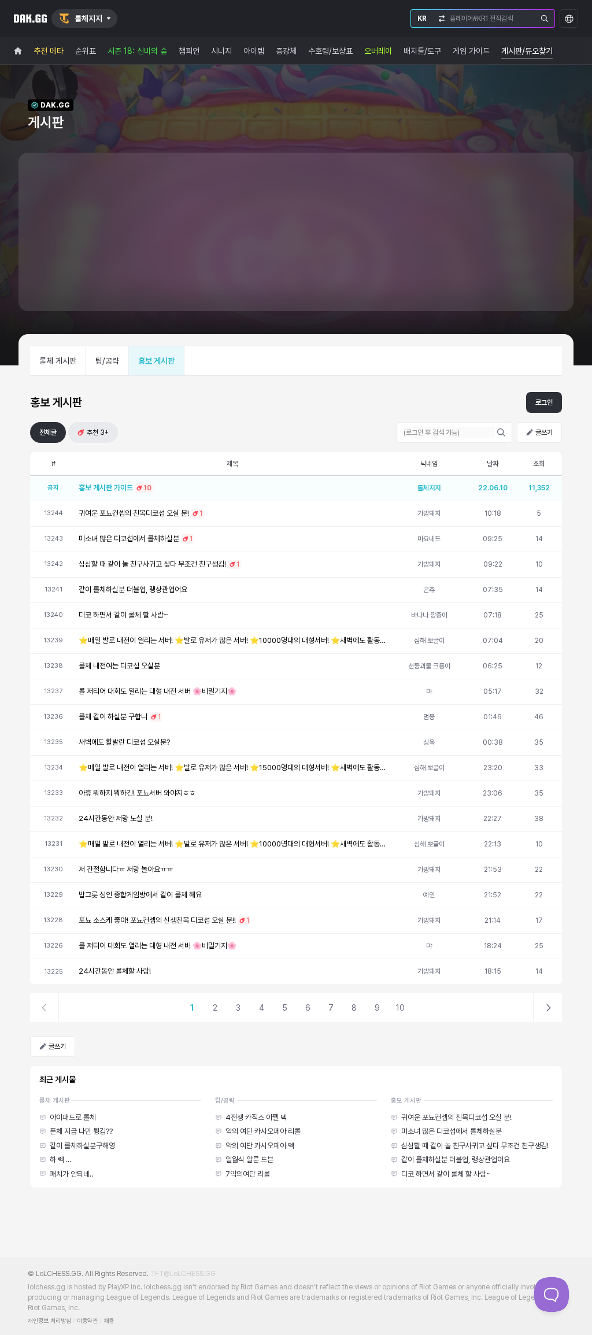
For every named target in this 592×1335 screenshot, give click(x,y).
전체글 (48, 432)
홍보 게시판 (156, 360)
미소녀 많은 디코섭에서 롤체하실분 (129, 538)
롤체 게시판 (57, 360)
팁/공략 (107, 360)
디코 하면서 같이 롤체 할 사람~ (123, 615)
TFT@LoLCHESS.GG (183, 1274)
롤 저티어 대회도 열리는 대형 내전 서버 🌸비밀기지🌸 (157, 691)
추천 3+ (98, 432)
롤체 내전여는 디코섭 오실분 (119, 665)
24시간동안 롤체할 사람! (115, 971)
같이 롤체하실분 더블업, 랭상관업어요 (133, 589)
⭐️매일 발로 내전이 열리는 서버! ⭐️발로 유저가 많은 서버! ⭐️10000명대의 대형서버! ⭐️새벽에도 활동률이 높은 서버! (232, 640)
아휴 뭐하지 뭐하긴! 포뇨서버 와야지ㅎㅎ (137, 793)
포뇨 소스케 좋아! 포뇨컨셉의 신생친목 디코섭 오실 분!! (157, 920)
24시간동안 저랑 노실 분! (116, 818)
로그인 (544, 402)
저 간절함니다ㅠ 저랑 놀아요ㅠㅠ (126, 869)
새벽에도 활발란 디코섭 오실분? (124, 742)
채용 (108, 1321)
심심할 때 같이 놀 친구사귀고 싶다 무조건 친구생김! (152, 564)
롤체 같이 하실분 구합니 (113, 716)
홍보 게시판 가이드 (106, 487)
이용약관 (87, 1321)
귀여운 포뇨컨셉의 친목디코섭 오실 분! (134, 513)
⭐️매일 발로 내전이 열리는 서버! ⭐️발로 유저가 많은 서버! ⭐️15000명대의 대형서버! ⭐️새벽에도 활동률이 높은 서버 (232, 767)
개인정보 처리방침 (49, 1321)
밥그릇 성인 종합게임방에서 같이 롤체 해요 (140, 894)
